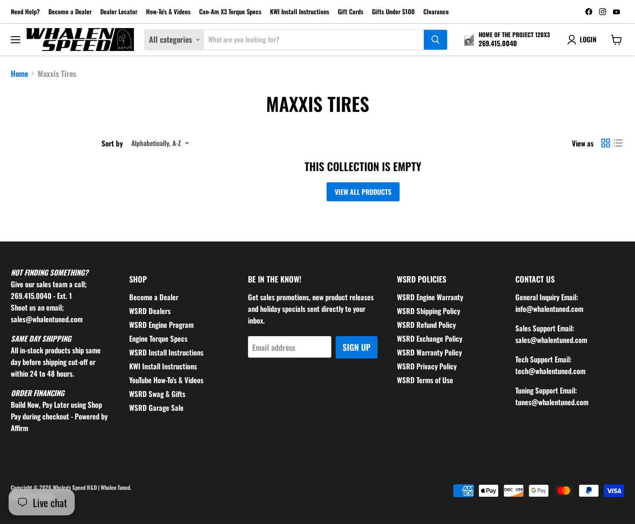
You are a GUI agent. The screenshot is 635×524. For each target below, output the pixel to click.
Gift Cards (350, 12)
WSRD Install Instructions (166, 352)
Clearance (436, 12)
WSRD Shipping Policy (428, 310)
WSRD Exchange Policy (429, 338)
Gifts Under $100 (393, 12)
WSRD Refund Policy (426, 324)
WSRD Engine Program (161, 324)
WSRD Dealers (150, 310)
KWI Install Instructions (299, 12)
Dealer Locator (118, 12)
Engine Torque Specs (158, 338)
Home (19, 73)
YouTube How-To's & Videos (166, 380)
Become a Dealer (70, 12)
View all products (363, 192)
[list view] (618, 143)
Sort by (112, 143)
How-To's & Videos (168, 12)
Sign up (357, 347)
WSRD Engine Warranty (430, 297)
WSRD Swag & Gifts (157, 393)
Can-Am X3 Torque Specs (230, 12)
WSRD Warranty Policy (429, 352)
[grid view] (605, 143)
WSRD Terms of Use (425, 380)
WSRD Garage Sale (156, 407)
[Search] (435, 40)
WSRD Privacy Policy (427, 366)
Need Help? (25, 12)
